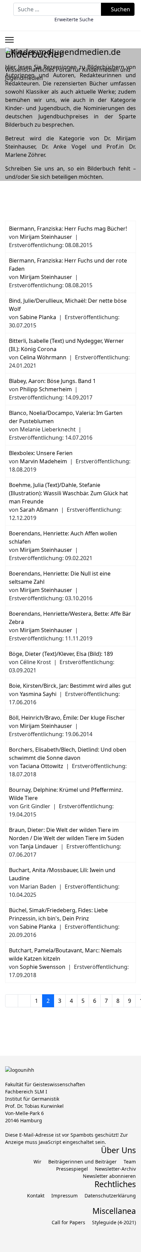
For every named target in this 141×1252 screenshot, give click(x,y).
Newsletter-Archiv (115, 1169)
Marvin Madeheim (43, 461)
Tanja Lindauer (39, 846)
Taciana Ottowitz (41, 766)
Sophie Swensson (42, 967)
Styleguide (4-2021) (114, 1222)
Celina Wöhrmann (43, 357)
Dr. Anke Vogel (64, 146)
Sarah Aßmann (39, 509)
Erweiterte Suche (73, 19)
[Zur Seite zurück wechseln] (24, 1000)
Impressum (64, 1195)
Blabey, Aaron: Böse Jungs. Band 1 (52, 381)
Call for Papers (68, 1222)
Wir (37, 1161)
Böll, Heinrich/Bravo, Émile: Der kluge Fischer (67, 717)
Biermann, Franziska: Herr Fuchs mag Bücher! (68, 228)
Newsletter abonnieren (109, 1176)
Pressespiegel (72, 1169)
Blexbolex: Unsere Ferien (41, 453)
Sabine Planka (38, 317)
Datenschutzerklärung (110, 1195)
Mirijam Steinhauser (46, 237)
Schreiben (18, 168)
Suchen (120, 9)
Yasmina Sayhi (38, 694)
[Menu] (9, 39)
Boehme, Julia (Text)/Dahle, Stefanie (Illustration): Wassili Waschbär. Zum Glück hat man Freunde (68, 493)
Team (130, 1161)
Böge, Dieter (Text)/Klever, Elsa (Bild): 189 (61, 654)
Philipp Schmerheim (46, 389)
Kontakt (35, 1195)
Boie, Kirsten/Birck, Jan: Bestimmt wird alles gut (70, 685)
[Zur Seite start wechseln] (11, 1000)
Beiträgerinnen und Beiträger (82, 1161)
